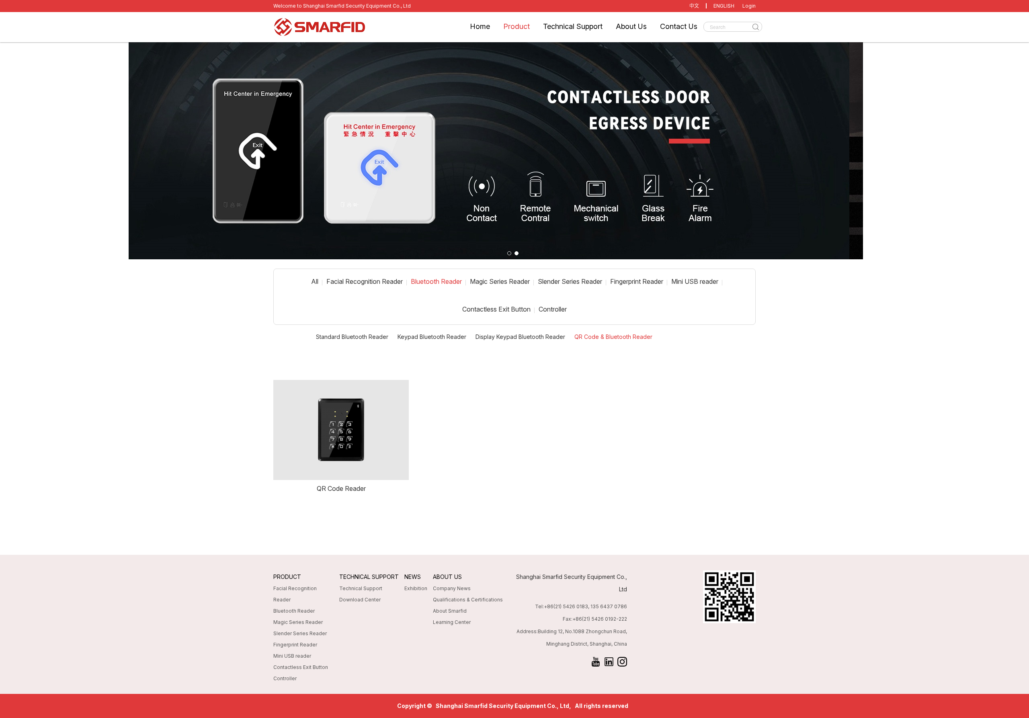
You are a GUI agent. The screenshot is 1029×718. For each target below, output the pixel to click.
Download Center (360, 600)
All (314, 281)
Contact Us (678, 26)
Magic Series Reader (500, 281)
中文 (694, 6)
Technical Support (573, 26)
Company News (452, 588)
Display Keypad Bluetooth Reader (520, 336)
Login (749, 6)
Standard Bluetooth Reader (352, 336)
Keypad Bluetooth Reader (432, 336)
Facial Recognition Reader (364, 281)
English (723, 6)
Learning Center (452, 622)
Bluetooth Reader (436, 281)
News (412, 576)
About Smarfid (450, 611)
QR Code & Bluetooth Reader (613, 336)
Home (480, 26)
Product (516, 26)
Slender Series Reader (570, 281)
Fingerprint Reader (636, 281)
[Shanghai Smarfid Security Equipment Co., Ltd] (349, 27)
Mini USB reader (694, 281)
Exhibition (415, 588)
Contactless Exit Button (496, 309)
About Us (631, 26)
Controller (553, 309)
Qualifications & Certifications (468, 600)
